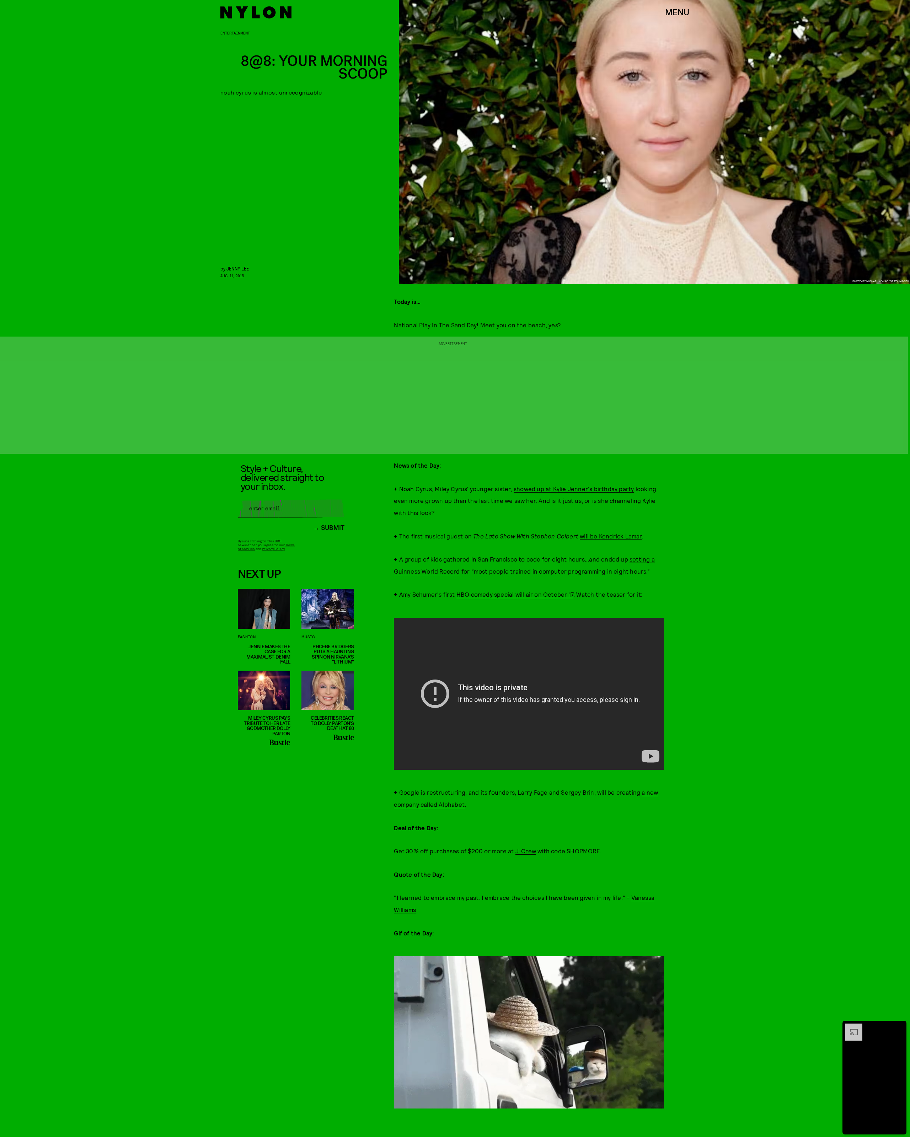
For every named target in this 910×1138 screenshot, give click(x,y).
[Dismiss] (898, 1027)
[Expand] (850, 1027)
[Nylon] (255, 12)
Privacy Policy (273, 549)
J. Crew (525, 850)
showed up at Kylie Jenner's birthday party (574, 488)
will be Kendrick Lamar (611, 536)
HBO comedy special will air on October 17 (514, 594)
